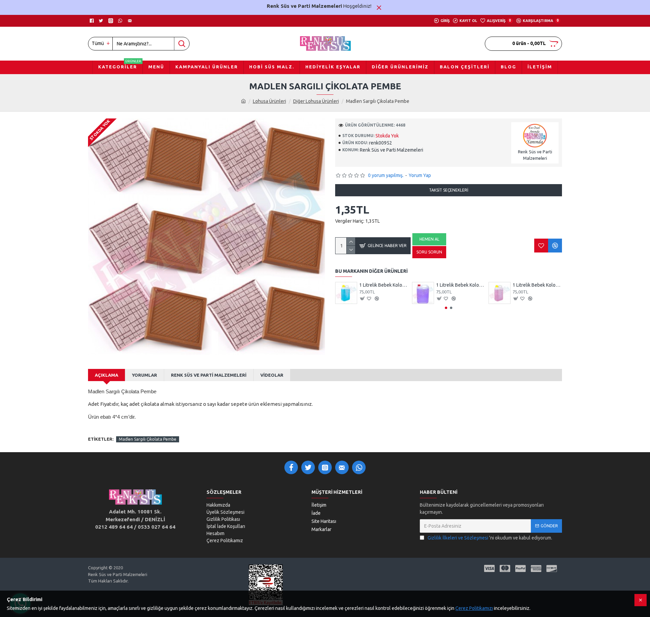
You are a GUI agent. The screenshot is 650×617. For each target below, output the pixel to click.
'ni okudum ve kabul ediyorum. (490, 538)
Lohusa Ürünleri (269, 101)
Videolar (271, 375)
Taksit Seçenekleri (448, 190)
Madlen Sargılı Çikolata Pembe (147, 439)
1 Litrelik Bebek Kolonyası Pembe (537, 285)
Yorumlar (144, 375)
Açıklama (106, 375)
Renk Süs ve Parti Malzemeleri (208, 375)
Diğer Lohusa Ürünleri (316, 101)
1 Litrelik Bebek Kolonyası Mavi (384, 285)
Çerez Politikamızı (474, 608)
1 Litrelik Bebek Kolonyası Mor (460, 285)
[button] (446, 308)
